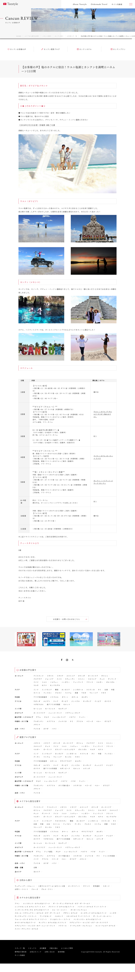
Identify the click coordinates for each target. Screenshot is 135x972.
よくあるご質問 (67, 948)
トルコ (44, 682)
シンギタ (113, 913)
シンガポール (78, 690)
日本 (48, 824)
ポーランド (47, 749)
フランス (89, 682)
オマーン (65, 697)
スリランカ (90, 690)
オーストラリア (39, 713)
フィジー (82, 717)
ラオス (103, 693)
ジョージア (49, 679)
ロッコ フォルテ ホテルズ (105, 926)
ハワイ (54, 729)
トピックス (32, 948)
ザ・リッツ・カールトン (102, 916)
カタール (75, 697)
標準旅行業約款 (21, 952)
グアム (38, 717)
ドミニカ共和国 (109, 856)
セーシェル (38, 709)
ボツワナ (108, 701)
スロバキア (102, 810)
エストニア (71, 676)
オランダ (81, 676)
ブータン (37, 757)
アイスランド (39, 676)
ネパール (37, 693)
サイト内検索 (20, 955)
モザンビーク (65, 768)
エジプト (46, 701)
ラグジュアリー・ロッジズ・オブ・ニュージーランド (35, 926)
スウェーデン (70, 679)
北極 (35, 867)
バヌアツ (72, 717)
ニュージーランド (55, 713)
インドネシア (47, 690)
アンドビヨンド (46, 916)
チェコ (102, 679)
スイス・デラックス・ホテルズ (26, 929)
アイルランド (52, 807)
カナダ (46, 729)
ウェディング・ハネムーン (25, 886)
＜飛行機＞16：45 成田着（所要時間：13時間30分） (53, 529)
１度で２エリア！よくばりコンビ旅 (51, 886)
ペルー (98, 721)
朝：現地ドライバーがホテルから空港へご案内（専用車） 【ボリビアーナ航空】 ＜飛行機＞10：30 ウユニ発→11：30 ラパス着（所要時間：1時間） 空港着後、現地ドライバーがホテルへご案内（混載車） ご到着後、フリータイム (59, 458)
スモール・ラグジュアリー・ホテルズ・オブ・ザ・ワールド (37, 913)
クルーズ (34, 889)
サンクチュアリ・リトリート (26, 916)
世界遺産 (96, 886)
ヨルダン (85, 697)
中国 (112, 690)
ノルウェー (54, 682)
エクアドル (51, 721)
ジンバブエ (75, 701)
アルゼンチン (39, 721)
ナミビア (98, 701)
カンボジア (66, 690)
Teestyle (10, 4)
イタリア (60, 676)
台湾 (106, 690)
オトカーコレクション (79, 910)
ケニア (55, 701)
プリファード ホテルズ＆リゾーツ (61, 907)
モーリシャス (50, 709)
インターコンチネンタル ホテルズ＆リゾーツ (32, 910)
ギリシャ (104, 676)
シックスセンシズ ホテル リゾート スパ (30, 907)
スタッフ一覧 (20, 948)
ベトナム (68, 693)
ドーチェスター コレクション (81, 926)
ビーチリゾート (74, 886)
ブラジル (79, 721)
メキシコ (37, 724)
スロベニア (92, 679)
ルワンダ (86, 768)
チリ (71, 721)
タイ (99, 690)
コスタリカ (77, 785)
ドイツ (36, 682)
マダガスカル (39, 704)
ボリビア (108, 721)
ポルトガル (110, 682)
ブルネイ (58, 693)
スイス (59, 679)
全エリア (37, 872)
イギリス (50, 676)
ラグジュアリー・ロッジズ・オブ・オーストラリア (89, 922)
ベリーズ (89, 721)
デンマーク (112, 679)
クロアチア (38, 679)
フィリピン (47, 693)
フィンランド (78, 682)
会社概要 (43, 948)
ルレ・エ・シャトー (59, 910)
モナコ (44, 685)
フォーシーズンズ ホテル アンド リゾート (31, 919)
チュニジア (99, 765)
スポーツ (106, 886)
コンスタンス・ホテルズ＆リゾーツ (36, 903)
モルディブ (62, 709)
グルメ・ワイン (47, 889)
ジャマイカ (62, 721)
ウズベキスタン (61, 821)
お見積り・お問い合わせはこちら (66, 619)
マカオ (83, 693)
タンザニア (87, 701)
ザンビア (65, 701)
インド (36, 690)
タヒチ (46, 717)
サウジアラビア (66, 761)
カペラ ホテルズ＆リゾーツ (25, 922)
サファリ (86, 886)
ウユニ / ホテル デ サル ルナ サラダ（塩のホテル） (103, 414)
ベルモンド (59, 916)
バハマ (36, 859)
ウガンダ (37, 701)
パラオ (73, 781)
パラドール (62, 926)
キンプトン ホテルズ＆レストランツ (52, 922)
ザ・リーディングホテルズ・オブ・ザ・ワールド (71, 903)
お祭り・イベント (21, 889)
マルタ (36, 685)
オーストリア (93, 676)
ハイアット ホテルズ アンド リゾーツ (92, 907)
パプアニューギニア (72, 713)
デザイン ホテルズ (70, 913)
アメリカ (37, 729)
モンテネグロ (55, 685)
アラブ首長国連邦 (40, 697)
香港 (76, 693)
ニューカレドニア (59, 717)
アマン (17, 903)
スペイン (81, 679)
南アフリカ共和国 (53, 704)
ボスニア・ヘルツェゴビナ (65, 749)
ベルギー (99, 682)
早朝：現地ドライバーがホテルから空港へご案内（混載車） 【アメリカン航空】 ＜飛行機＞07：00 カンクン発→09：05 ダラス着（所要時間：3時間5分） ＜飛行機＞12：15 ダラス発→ (59, 516)
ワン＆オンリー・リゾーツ (60, 919)
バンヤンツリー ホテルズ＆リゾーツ (87, 919)
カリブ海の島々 (64, 785)
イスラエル (54, 697)
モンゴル (68, 757)
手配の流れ (53, 948)
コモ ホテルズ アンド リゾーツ (78, 916)
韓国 (56, 690)
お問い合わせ (50, 952)
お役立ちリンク (36, 952)
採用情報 (61, 952)
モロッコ (66, 704)
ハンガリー (66, 682)
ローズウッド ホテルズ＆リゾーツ (94, 913)
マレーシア (94, 693)
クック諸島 (48, 851)
